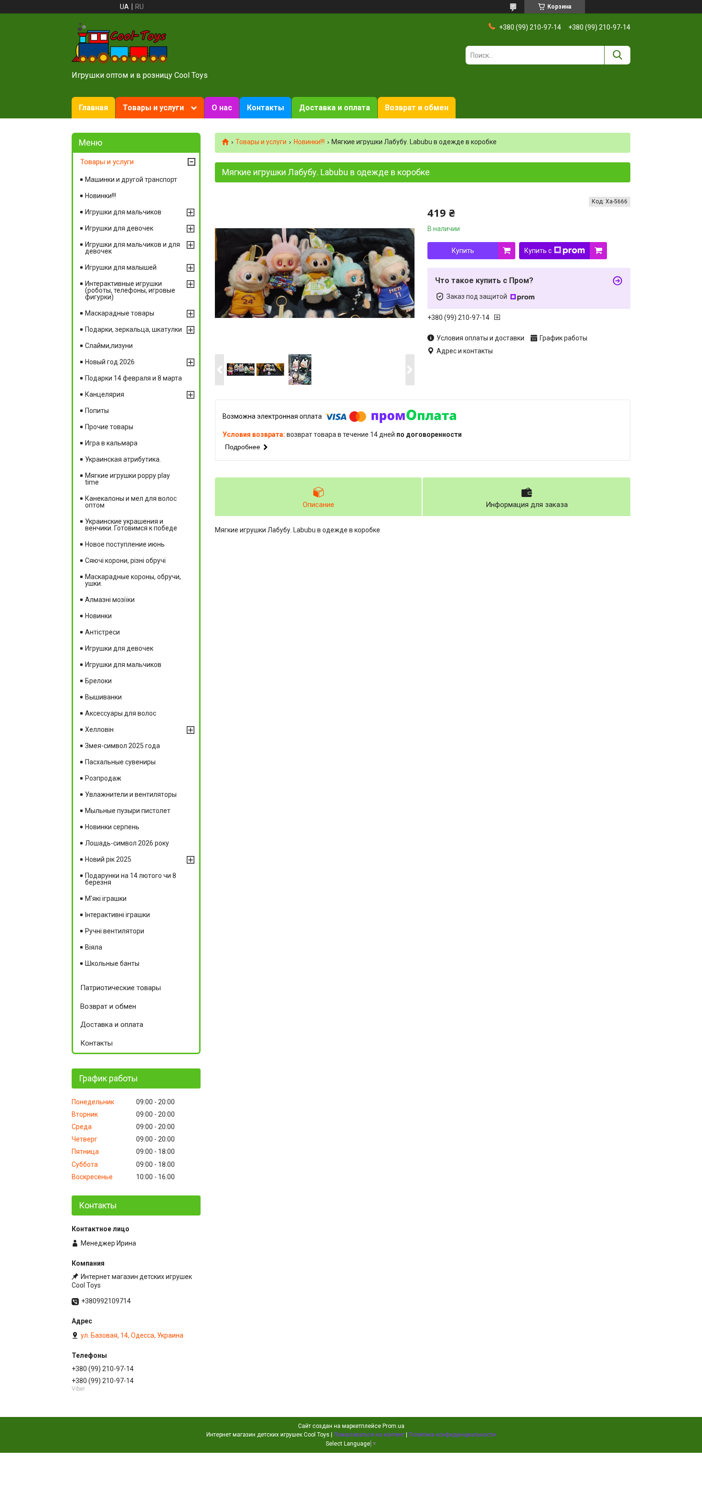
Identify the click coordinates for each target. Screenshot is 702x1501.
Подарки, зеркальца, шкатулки (133, 329)
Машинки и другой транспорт (131, 179)
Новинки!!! (309, 141)
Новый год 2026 (110, 362)
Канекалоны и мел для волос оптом (131, 502)
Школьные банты (112, 963)
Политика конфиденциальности (452, 1434)
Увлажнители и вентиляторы (131, 794)
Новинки (98, 616)
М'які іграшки (106, 898)
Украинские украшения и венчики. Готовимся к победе (131, 525)
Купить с (538, 250)
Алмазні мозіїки (110, 599)
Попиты (97, 410)
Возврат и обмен (416, 107)
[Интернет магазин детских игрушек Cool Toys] (119, 42)
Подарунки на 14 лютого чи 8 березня (130, 879)
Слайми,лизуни (109, 345)
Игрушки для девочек (119, 228)
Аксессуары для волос (120, 713)
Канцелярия (104, 394)
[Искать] (617, 55)
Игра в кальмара (111, 443)
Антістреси (102, 632)
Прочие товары (109, 427)
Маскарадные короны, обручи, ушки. (133, 580)
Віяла (93, 947)
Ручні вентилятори (114, 931)
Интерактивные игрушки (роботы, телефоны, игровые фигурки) (130, 290)
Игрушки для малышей (121, 267)
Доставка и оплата (334, 107)
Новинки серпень (112, 827)
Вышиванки (103, 697)
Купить (463, 250)
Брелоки (98, 681)
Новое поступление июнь (125, 544)
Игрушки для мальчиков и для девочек (132, 248)
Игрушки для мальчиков (123, 212)
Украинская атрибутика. (123, 459)
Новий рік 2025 (108, 859)
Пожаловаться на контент (369, 1434)
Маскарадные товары (119, 313)
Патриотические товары (120, 987)
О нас (222, 107)
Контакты (265, 107)
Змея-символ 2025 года (122, 746)
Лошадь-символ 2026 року (127, 843)
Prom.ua (393, 1426)
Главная (93, 107)
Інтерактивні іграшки (117, 915)
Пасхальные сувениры (120, 762)
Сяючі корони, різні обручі (125, 560)
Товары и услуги (153, 107)
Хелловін (99, 729)
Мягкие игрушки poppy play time (127, 479)
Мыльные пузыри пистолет (127, 810)
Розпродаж (103, 778)
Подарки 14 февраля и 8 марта (133, 378)
